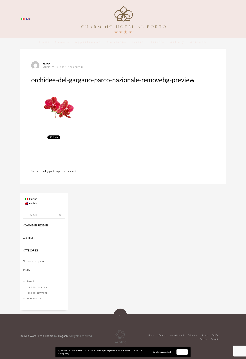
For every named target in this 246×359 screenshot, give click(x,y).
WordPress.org (35, 298)
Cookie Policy (136, 350)
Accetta (182, 352)
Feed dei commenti (37, 292)
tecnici (46, 64)
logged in (50, 171)
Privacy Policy (63, 353)
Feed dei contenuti (37, 287)
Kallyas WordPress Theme (36, 336)
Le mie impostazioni (162, 352)
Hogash (63, 336)
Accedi (30, 281)
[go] (60, 215)
